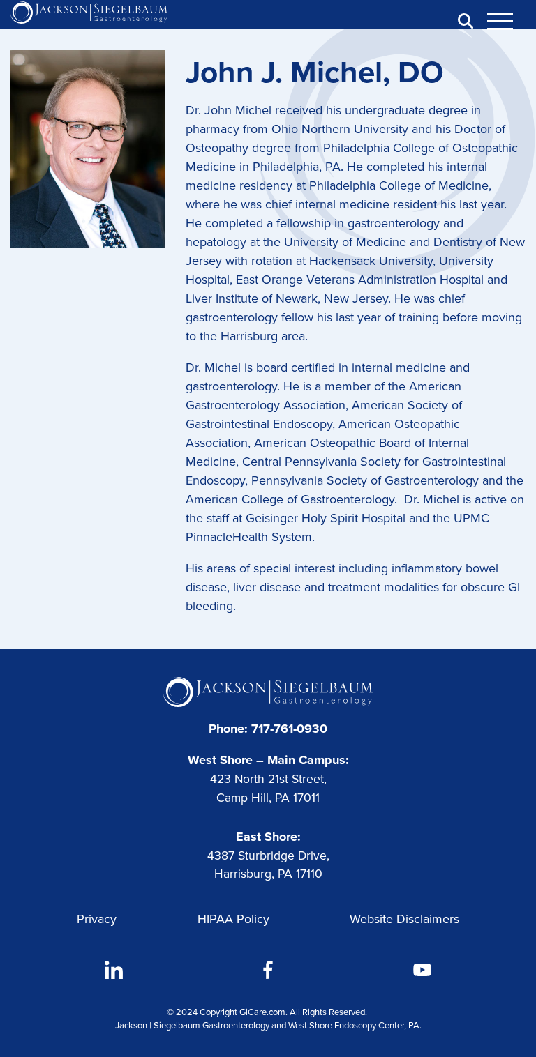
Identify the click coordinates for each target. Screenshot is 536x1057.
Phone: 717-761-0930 (268, 729)
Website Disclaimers (404, 919)
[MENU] (508, 21)
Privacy (97, 919)
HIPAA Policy (233, 919)
